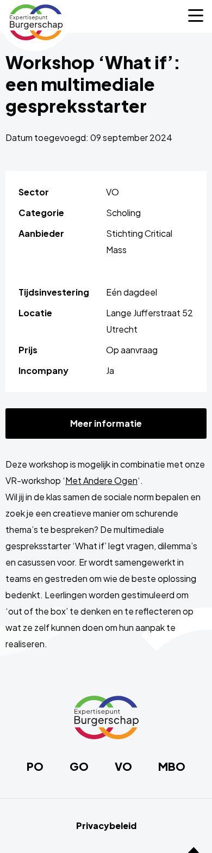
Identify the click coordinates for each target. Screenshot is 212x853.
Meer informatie (106, 423)
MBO (171, 766)
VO (123, 766)
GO (79, 766)
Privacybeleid (106, 825)
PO (35, 766)
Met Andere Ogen (101, 480)
